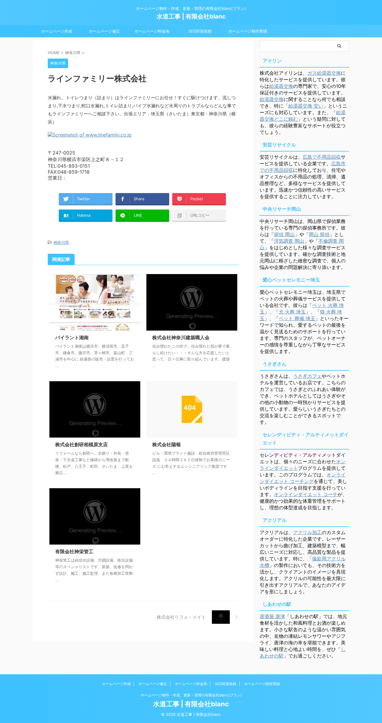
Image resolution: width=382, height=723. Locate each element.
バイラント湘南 (72, 337)
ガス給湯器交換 (324, 73)
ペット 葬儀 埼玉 (297, 318)
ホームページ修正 (104, 31)
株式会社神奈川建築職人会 (181, 337)
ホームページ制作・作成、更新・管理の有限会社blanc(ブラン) (191, 695)
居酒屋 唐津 (272, 616)
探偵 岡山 (284, 234)
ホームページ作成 (56, 31)
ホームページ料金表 (152, 31)
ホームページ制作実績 (247, 31)
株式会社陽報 (166, 444)
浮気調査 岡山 (289, 241)
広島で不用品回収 (322, 157)
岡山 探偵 (319, 234)
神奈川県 (61, 242)
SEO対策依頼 (200, 31)
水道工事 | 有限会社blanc (191, 16)
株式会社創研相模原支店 (81, 444)
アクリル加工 (307, 532)
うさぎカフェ (307, 376)
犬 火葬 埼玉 (292, 312)
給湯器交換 (281, 86)
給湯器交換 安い (305, 106)
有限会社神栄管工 (74, 551)
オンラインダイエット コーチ (306, 494)
